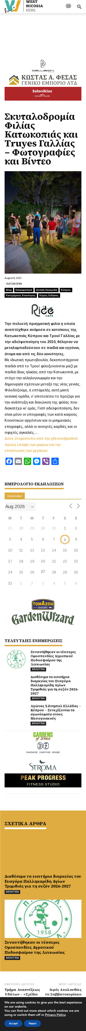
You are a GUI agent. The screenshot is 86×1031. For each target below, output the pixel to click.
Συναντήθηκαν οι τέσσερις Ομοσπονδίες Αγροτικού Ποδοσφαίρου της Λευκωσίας (53, 658)
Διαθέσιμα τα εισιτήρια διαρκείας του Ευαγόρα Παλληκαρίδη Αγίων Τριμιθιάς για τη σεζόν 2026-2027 (55, 685)
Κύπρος (66, 290)
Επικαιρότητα (24, 290)
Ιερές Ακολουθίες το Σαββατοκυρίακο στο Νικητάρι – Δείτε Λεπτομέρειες (63, 996)
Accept (13, 1023)
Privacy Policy (55, 1015)
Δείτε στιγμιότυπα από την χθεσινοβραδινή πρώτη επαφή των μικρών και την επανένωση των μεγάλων (41, 445)
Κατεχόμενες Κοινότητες (21, 295)
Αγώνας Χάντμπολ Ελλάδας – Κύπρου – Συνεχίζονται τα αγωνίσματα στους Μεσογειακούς (56, 712)
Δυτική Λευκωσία (46, 290)
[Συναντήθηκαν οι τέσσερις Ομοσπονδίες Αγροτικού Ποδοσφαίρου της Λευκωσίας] (16, 659)
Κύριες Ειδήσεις (49, 295)
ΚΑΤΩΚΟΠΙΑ (14, 283)
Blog (9, 290)
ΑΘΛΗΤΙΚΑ (38, 669)
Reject (32, 1023)
